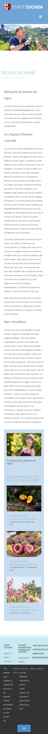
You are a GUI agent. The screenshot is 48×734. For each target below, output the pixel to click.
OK (24, 728)
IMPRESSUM (38, 653)
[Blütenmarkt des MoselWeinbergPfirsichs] (24, 578)
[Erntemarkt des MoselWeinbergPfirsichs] (24, 487)
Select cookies (36, 668)
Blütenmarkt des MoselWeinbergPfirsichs (23, 608)
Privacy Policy (16, 670)
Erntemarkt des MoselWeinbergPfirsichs (23, 517)
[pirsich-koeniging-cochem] (24, 434)
